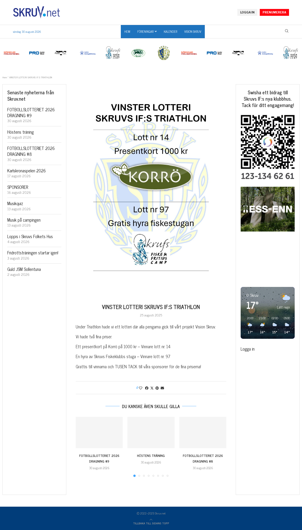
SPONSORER (17, 186)
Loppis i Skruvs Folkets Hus (30, 236)
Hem (127, 31)
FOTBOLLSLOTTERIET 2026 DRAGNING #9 (99, 458)
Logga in (248, 348)
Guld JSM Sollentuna (24, 269)
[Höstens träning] (150, 432)
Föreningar (145, 31)
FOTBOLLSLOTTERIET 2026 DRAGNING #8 (203, 458)
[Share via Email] (162, 387)
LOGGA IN (247, 12)
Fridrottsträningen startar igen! (32, 252)
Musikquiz (15, 203)
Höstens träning (151, 455)
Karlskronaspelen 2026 (26, 170)
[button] (82, 447)
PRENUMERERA (274, 12)
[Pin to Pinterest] (157, 387)
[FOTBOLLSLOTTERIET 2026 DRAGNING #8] (202, 432)
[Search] (286, 32)
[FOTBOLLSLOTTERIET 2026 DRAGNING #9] (99, 432)
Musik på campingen (24, 219)
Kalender (170, 31)
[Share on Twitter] (152, 387)
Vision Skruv (192, 31)
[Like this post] (140, 387)
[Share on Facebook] (146, 387)
